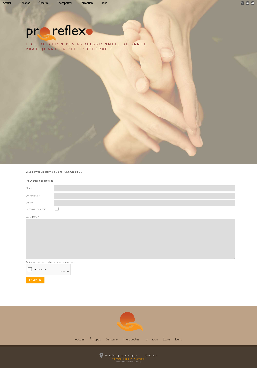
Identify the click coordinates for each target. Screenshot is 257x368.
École (166, 339)
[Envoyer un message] (247, 3)
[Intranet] (252, 3)
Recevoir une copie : (36, 209)
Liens (104, 3)
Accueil (7, 3)
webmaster (139, 358)
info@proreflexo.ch (122, 358)
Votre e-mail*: (33, 195)
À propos (25, 3)
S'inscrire (43, 3)
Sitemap (138, 361)
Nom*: (29, 188)
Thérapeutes (64, 3)
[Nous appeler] (242, 3)
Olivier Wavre (127, 361)
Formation (87, 3)
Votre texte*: (32, 217)
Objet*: (29, 203)
